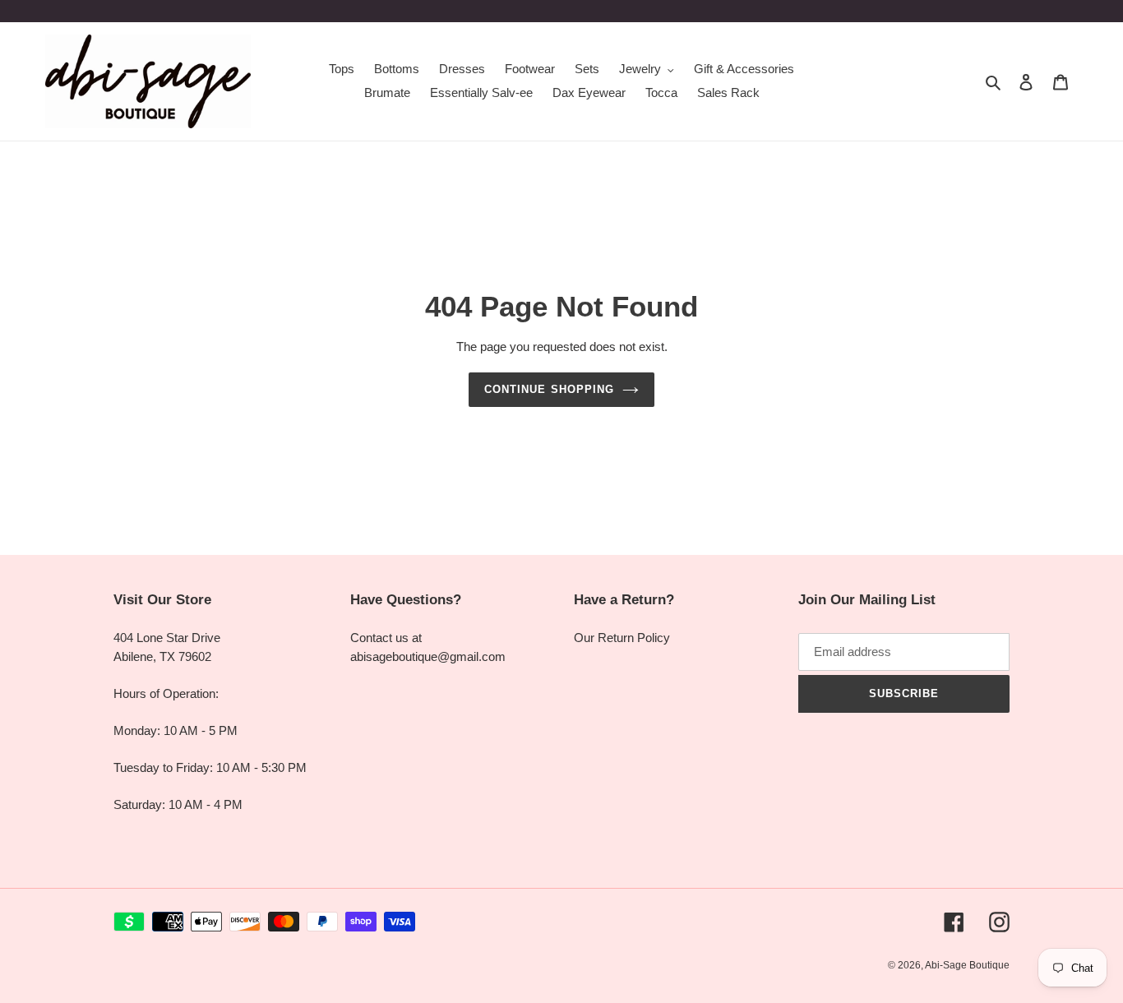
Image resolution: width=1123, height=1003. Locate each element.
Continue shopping (549, 389)
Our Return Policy (622, 638)
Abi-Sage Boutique (967, 965)
